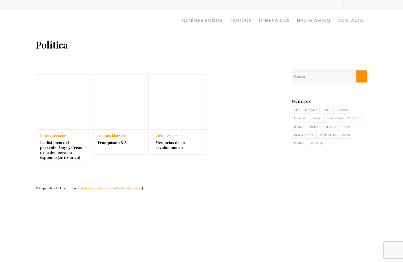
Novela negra (327, 135)
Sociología (316, 143)
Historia (353, 118)
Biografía (311, 110)
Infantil (298, 126)
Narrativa (329, 126)
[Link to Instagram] (355, 4)
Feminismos (335, 118)
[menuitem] (202, 20)
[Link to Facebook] (347, 4)
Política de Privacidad (98, 188)
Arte (297, 110)
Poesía (345, 135)
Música (313, 126)
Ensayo (317, 118)
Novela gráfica (304, 135)
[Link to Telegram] (363, 4)
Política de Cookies (129, 188)
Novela (346, 126)
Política (299, 143)
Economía (300, 118)
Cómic (326, 110)
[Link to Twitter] (338, 4)
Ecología (342, 110)
